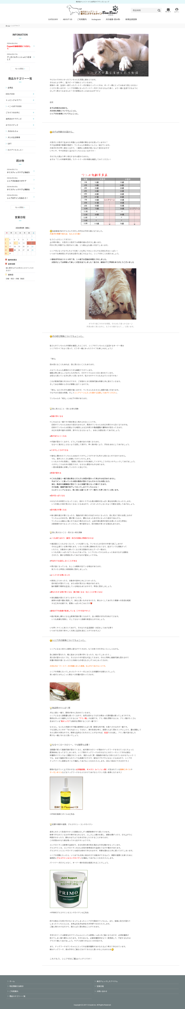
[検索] (159, 10)
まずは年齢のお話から (58, 108)
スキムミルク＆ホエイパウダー (83, 924)
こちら (72, 814)
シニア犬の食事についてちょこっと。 (65, 114)
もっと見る (19, 69)
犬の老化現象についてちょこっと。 (64, 111)
